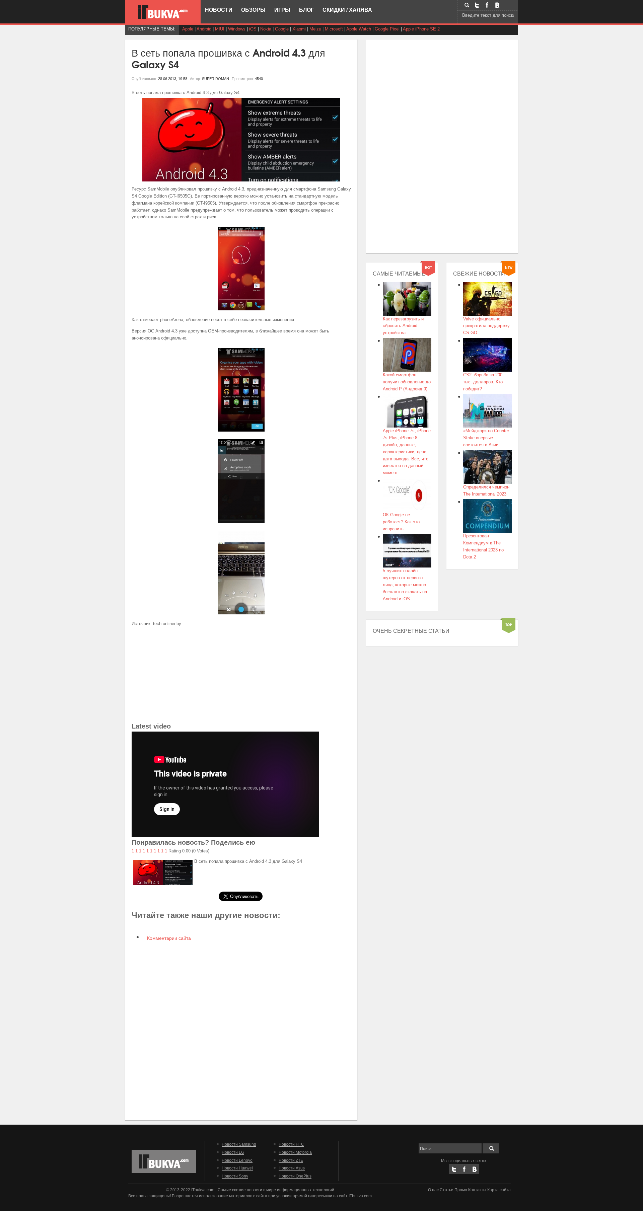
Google (282, 28)
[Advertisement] (241, 674)
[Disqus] (241, 1030)
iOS (253, 28)
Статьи (446, 1190)
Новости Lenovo (237, 1160)
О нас (433, 1190)
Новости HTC (291, 1144)
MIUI (219, 28)
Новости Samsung (239, 1144)
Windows (236, 28)
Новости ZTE (291, 1160)
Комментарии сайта (168, 938)
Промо (460, 1190)
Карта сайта (499, 1190)
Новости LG (233, 1152)
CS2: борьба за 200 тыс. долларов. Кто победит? (483, 381)
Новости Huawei (237, 1168)
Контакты (477, 1190)
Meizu (315, 28)
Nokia (265, 28)
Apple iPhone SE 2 (421, 28)
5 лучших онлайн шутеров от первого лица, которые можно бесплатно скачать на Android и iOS (405, 584)
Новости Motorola (295, 1152)
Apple (187, 28)
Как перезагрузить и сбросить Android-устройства (403, 325)
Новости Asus (292, 1168)
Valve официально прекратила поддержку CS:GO (486, 325)
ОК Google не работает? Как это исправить (401, 521)
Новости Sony (235, 1176)
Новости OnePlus (295, 1176)
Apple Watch (358, 28)
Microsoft (334, 28)
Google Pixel (387, 28)
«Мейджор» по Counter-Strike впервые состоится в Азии (486, 437)
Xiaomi (299, 28)
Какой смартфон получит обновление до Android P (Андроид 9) (407, 381)
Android (204, 28)
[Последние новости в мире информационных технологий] (163, 11)
